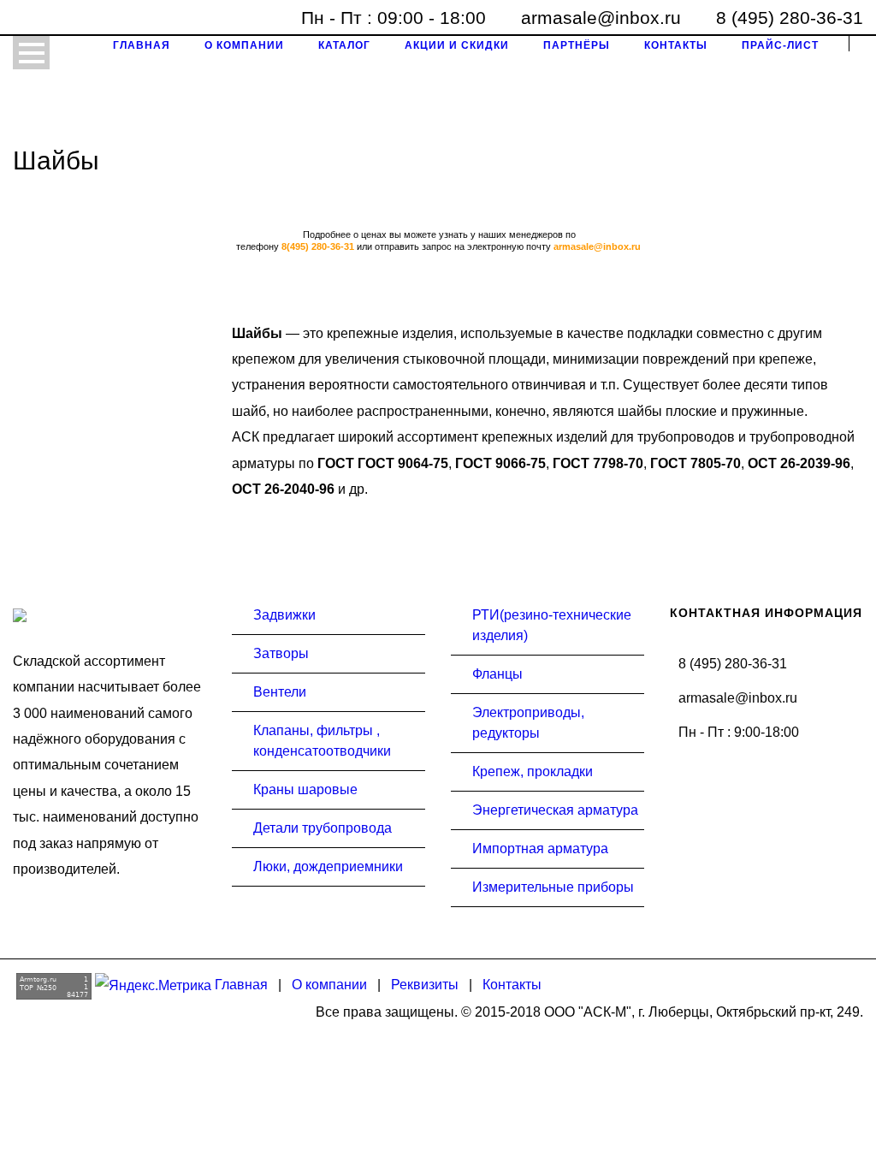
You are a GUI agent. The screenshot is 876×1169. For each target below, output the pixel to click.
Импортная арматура (540, 848)
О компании (244, 45)
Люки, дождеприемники (328, 866)
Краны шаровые (305, 789)
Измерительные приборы (553, 887)
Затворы (281, 653)
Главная (141, 45)
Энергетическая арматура (555, 810)
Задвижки (284, 615)
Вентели (279, 692)
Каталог (344, 45)
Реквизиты (425, 984)
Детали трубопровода (322, 828)
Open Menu (31, 52)
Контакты (675, 45)
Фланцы (497, 674)
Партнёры (576, 45)
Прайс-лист (780, 45)
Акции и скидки (457, 45)
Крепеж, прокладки (532, 771)
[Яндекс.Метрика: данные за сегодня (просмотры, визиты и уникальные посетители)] (153, 986)
